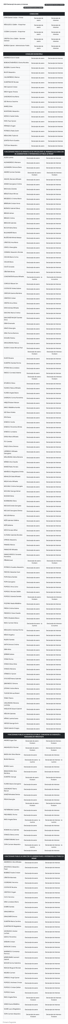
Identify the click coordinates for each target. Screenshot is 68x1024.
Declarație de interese (55, 19)
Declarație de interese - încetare (54, 174)
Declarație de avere (38, 19)
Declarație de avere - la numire (34, 278)
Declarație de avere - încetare (34, 174)
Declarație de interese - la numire (54, 278)
